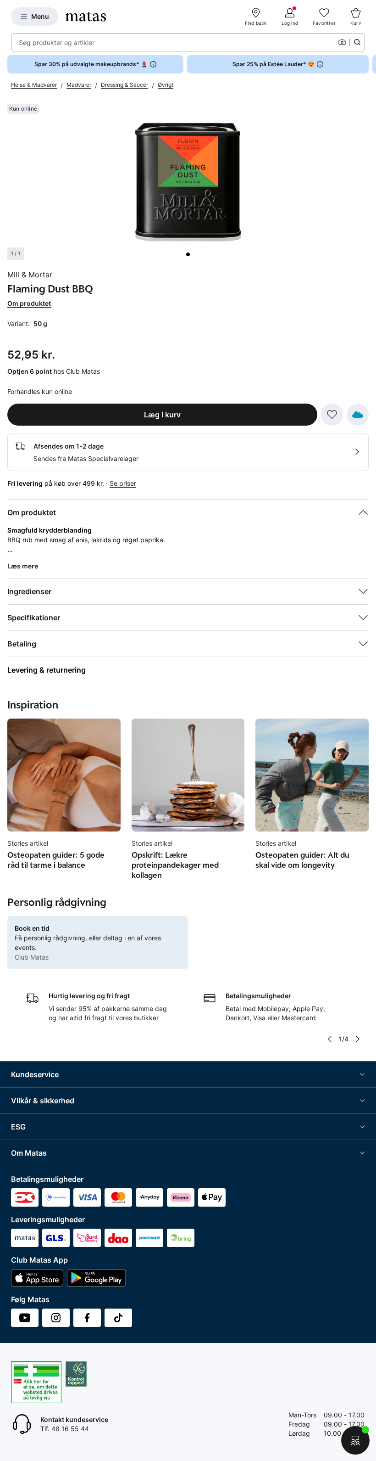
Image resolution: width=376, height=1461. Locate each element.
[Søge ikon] (357, 42)
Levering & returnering (46, 669)
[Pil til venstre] (329, 1039)
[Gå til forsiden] (86, 16)
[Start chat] (355, 1440)
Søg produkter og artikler (56, 42)
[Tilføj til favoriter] (332, 415)
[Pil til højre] (368, 64)
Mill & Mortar (29, 274)
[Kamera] (342, 42)
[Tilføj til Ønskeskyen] (358, 415)
